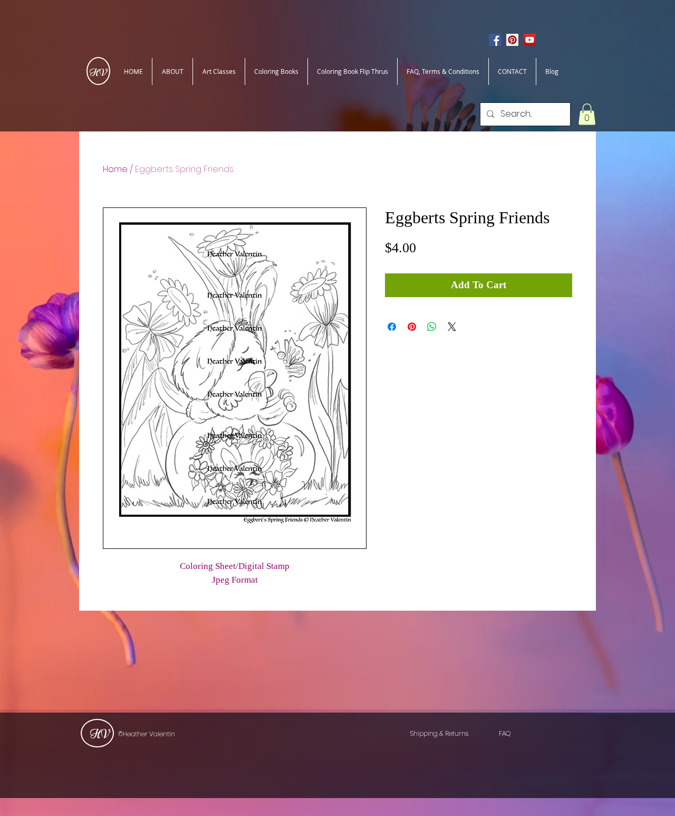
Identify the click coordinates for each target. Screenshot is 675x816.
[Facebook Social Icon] (495, 40)
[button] (587, 114)
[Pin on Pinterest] (412, 326)
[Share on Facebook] (391, 326)
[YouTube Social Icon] (530, 40)
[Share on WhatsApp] (432, 326)
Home (115, 169)
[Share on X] (452, 326)
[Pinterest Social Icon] (512, 40)
